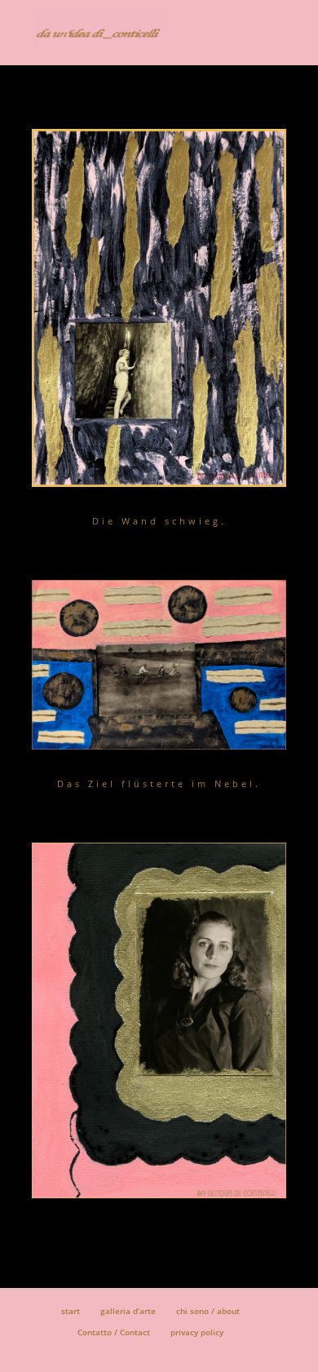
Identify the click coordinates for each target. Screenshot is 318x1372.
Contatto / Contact (113, 1332)
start (70, 1311)
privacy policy (196, 1332)
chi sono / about (208, 1311)
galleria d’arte (128, 1311)
